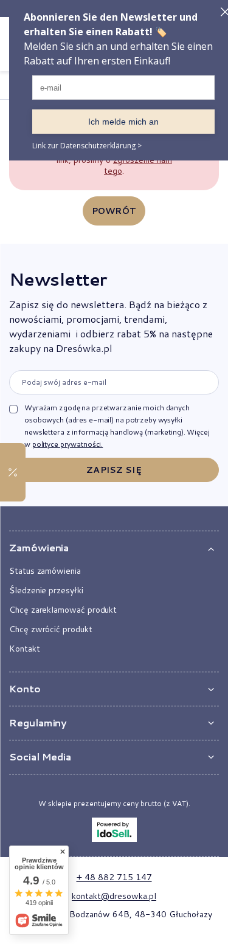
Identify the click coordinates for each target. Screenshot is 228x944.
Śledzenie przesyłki (46, 590)
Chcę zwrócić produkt (50, 629)
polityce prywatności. (67, 444)
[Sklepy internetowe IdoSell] (114, 830)
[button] (114, 548)
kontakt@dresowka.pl (114, 896)
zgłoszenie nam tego (138, 165)
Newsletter (57, 279)
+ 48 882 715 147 (114, 877)
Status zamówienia (45, 571)
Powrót (114, 211)
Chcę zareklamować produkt (63, 610)
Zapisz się (113, 470)
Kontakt (24, 649)
